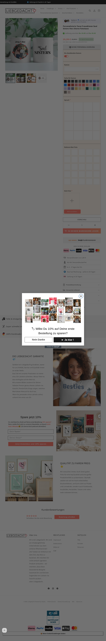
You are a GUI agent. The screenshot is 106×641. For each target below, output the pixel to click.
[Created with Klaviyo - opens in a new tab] (53, 347)
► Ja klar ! (67, 339)
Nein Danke (38, 339)
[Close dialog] (81, 296)
